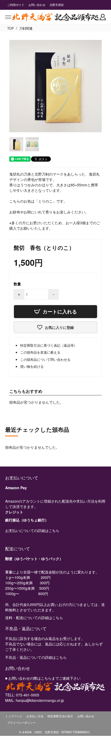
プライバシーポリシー (21, 722)
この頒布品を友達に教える (40, 352)
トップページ (13, 716)
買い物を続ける (32, 366)
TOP (10, 28)
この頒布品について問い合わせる (45, 359)
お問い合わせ (36, 5)
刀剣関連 (26, 28)
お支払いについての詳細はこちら (32, 530)
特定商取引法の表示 (60, 716)
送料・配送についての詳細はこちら (34, 617)
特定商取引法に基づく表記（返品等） (48, 345)
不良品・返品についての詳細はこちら (36, 657)
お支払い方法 (34, 716)
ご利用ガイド (15, 5)
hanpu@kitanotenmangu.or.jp (40, 700)
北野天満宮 (57, 5)
